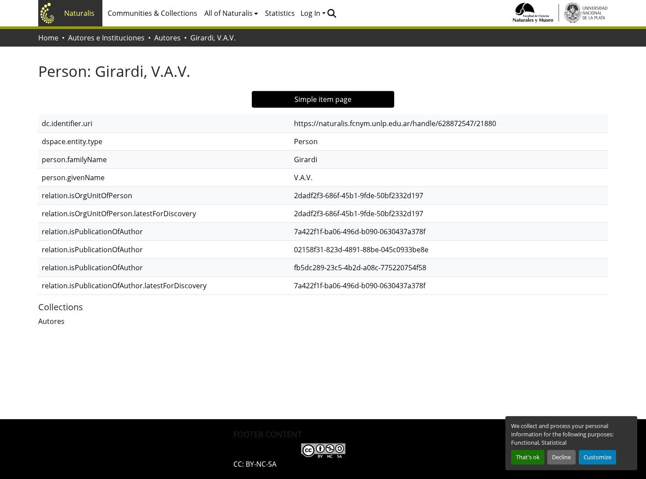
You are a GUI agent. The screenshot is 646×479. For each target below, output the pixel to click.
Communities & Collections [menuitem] (152, 13)
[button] (331, 13)
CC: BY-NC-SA (254, 464)
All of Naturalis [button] (228, 13)
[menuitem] (231, 13)
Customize (597, 457)
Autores (167, 38)
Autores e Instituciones (106, 38)
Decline (561, 457)
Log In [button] (311, 13)
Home (48, 38)
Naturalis (79, 13)
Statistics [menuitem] (280, 13)
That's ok (528, 457)
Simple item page (323, 99)
